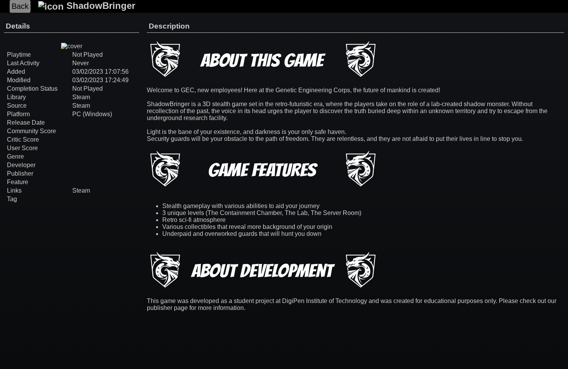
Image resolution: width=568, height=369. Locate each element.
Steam (81, 97)
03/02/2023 (87, 71)
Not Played (87, 88)
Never (80, 63)
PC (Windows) (92, 114)
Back (20, 6)
